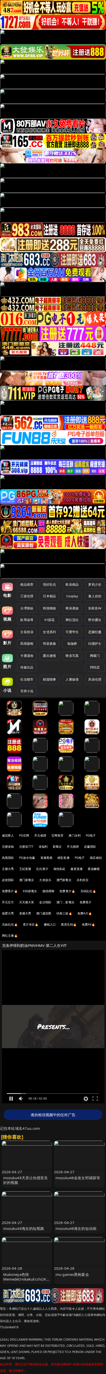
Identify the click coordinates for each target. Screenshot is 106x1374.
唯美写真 (72, 655)
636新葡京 (30, 891)
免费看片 (86, 902)
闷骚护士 (94, 643)
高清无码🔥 (69, 924)
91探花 (49, 620)
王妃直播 (25, 869)
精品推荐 (26, 584)
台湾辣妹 (26, 608)
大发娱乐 (45, 880)
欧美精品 (72, 584)
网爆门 (95, 655)
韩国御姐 (49, 608)
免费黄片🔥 (67, 891)
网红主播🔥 (10, 935)
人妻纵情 (72, 679)
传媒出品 (26, 667)
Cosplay (72, 596)
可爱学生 (72, 632)
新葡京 (57, 846)
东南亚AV (95, 608)
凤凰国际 (8, 858)
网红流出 (72, 620)
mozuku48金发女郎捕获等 (77, 1177)
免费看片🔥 (10, 891)
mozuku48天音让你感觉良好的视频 (25, 1180)
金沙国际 (45, 902)
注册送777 (26, 846)
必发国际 (8, 880)
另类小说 (26, 691)
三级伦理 (26, 596)
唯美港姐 (72, 608)
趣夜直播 (77, 869)
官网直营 (58, 835)
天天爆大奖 (26, 902)
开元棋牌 (40, 835)
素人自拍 (94, 596)
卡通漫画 (26, 655)
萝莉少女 (94, 584)
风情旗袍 (26, 643)
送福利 (43, 846)
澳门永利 (75, 835)
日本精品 (49, 596)
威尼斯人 (8, 835)
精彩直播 (63, 858)
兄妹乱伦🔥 (10, 924)
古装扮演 (26, 632)
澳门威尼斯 (43, 913)
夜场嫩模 (94, 869)
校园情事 (49, 679)
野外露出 (94, 620)
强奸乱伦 (49, 584)
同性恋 (95, 667)
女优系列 (49, 632)
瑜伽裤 (72, 643)
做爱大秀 (8, 913)
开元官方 (8, 902)
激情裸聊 (48, 891)
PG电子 (91, 835)
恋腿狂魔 (94, 632)
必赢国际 (90, 846)
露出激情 (49, 655)
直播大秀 (25, 913)
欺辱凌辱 (26, 620)
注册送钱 (8, 846)
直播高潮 (46, 858)
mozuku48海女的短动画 (75, 1228)
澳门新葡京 (26, 880)
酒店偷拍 (96, 858)
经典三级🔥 (64, 913)
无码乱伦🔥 (88, 891)
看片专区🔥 (31, 924)
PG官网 (24, 835)
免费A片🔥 (84, 913)
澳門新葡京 (63, 880)
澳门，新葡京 (65, 902)
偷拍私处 (59, 869)
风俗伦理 (94, 679)
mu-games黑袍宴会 (72, 1274)
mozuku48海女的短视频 (23, 1228)
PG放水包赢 (27, 858)
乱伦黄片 (42, 869)
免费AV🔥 (88, 924)
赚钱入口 (50, 924)
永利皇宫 (83, 880)
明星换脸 (49, 643)
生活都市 (26, 679)
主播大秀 (8, 869)
